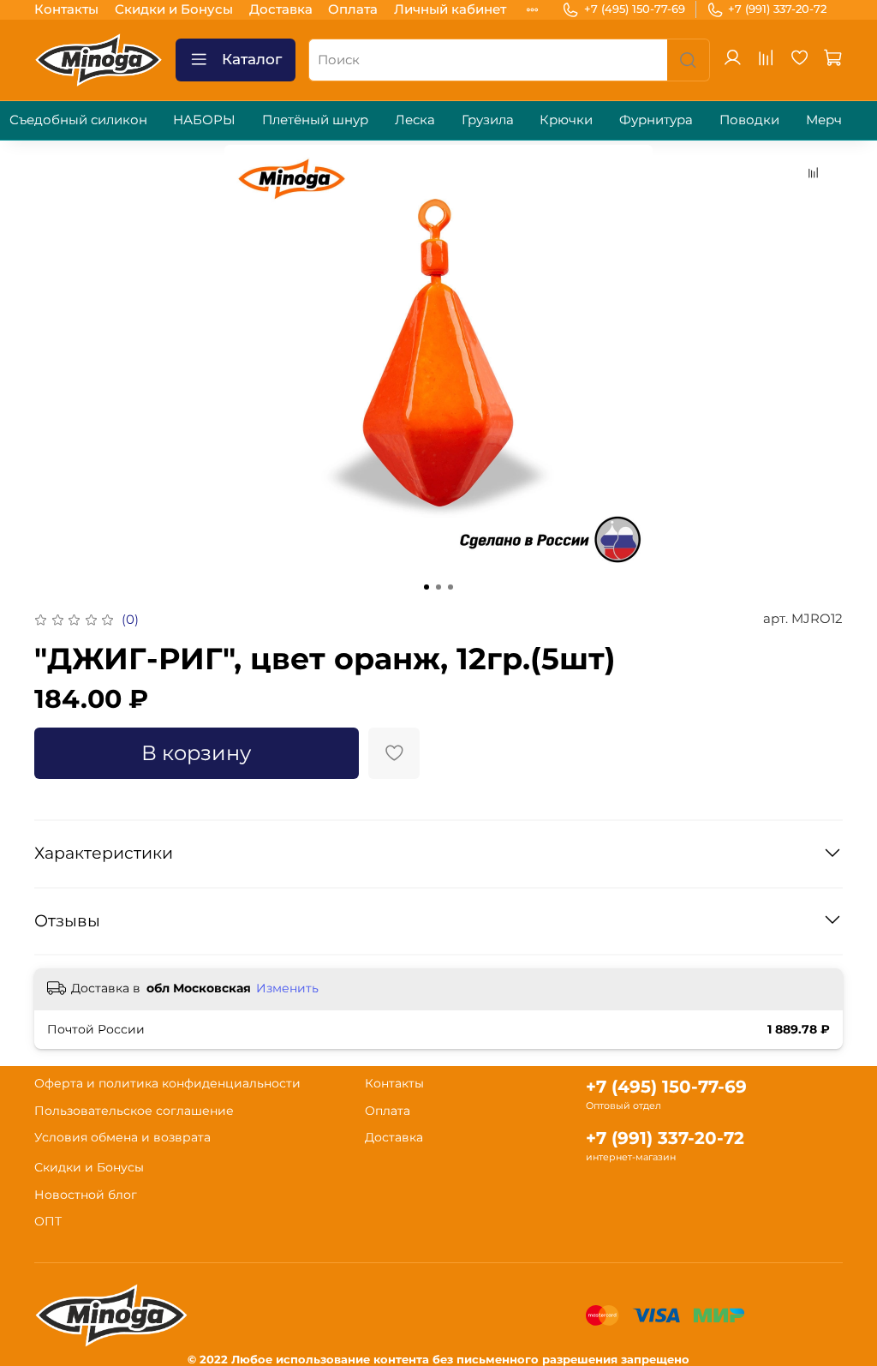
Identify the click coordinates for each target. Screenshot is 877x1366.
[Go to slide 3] (450, 587)
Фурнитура (656, 119)
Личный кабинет (450, 9)
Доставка (281, 9)
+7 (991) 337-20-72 (777, 8)
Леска (415, 119)
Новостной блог (85, 1194)
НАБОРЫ (204, 119)
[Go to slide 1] (426, 587)
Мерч (824, 119)
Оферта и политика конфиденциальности (167, 1083)
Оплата (353, 9)
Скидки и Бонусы (174, 9)
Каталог (252, 59)
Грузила (488, 119)
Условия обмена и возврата (122, 1137)
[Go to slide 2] (438, 587)
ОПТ (48, 1221)
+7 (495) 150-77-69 (634, 8)
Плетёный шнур (315, 119)
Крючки (566, 119)
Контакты (66, 9)
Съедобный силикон (78, 119)
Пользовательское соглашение (134, 1110)
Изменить (287, 988)
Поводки (749, 119)
